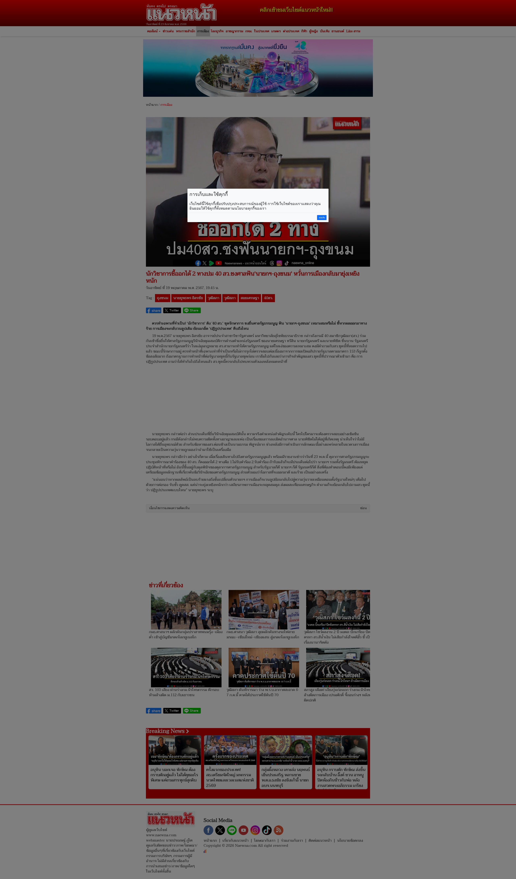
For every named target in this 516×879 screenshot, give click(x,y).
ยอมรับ (322, 217)
